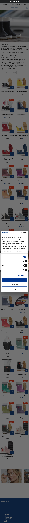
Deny (14, 289)
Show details (21, 275)
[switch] (25, 261)
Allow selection (14, 284)
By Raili (10, 1)
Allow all (14, 279)
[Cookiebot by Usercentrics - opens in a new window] (21, 233)
